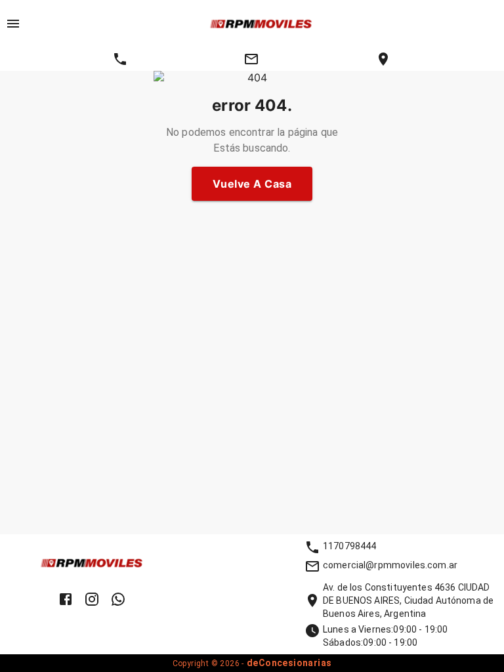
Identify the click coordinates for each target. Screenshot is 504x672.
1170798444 (350, 546)
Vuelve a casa (252, 183)
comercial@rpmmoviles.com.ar (390, 565)
